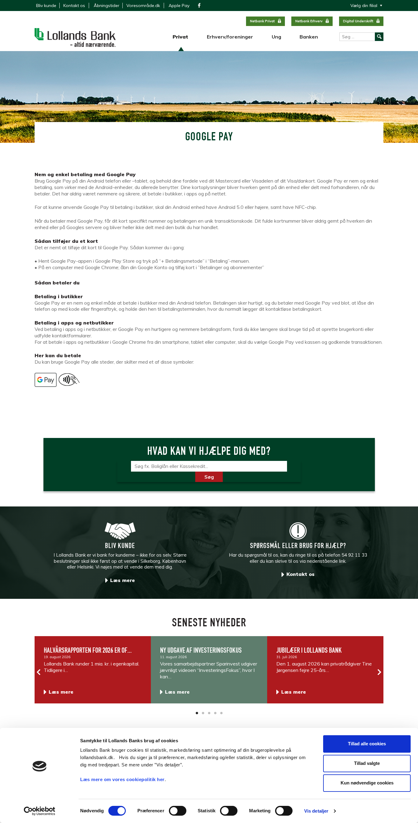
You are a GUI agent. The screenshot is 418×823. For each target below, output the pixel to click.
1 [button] (197, 713)
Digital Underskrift (358, 21)
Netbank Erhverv (309, 21)
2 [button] (203, 713)
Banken (309, 37)
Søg (209, 477)
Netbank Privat (262, 21)
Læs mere (122, 580)
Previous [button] (39, 672)
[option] (93, 669)
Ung (276, 37)
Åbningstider (106, 5)
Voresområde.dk (143, 5)
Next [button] (379, 672)
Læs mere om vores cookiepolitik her (122, 779)
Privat (180, 37)
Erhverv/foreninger (230, 37)
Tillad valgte (367, 763)
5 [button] (221, 713)
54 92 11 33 (354, 555)
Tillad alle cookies (367, 743)
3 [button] (209, 713)
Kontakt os (74, 5)
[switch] (177, 811)
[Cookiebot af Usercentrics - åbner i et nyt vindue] (39, 811)
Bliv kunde (46, 5)
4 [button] (215, 713)
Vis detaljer (316, 811)
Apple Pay (179, 5)
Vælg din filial (363, 5)
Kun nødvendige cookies (367, 782)
